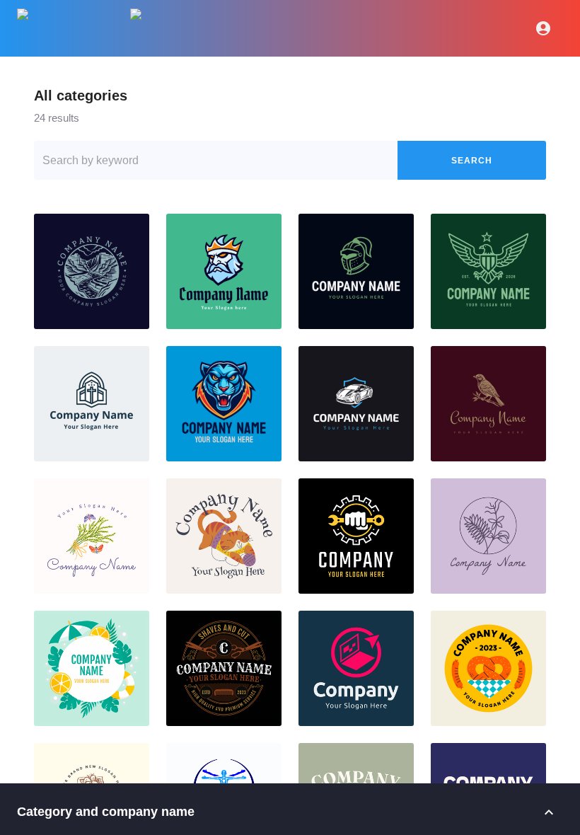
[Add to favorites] (133, 230)
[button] (91, 271)
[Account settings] (543, 28)
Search (471, 161)
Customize (91, 272)
